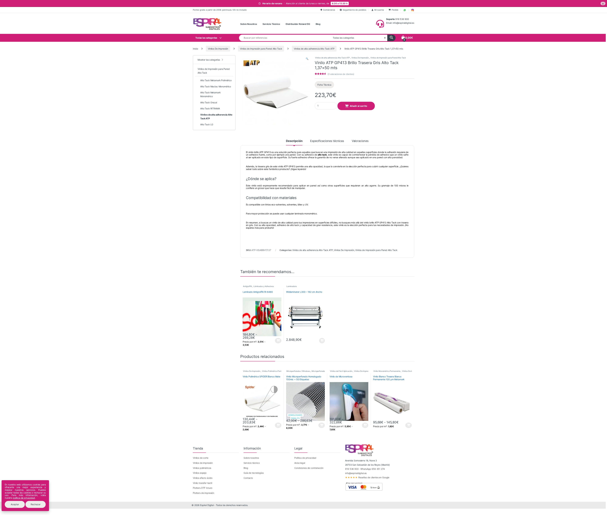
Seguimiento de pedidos (354, 10)
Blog (318, 24)
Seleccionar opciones (275, 340)
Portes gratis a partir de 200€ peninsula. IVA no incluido (220, 10)
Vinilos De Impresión (218, 48)
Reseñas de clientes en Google (367, 477)
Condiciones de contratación (308, 468)
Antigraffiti (247, 286)
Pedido (395, 10)
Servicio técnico (252, 463)
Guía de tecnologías (254, 472)
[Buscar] (391, 38)
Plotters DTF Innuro (202, 488)
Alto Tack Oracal (208, 102)
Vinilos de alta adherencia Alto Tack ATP (314, 48)
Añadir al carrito (358, 106)
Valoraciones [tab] (360, 141)
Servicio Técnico (271, 24)
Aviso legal (299, 463)
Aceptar (15, 504)
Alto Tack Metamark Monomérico (210, 94)
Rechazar (35, 504)
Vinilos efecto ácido (202, 478)
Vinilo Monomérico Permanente (386, 371)
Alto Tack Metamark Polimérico (216, 80)
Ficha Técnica (324, 84)
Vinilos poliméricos (202, 468)
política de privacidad (24, 497)
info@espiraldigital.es (356, 473)
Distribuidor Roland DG (298, 24)
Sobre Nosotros (248, 24)
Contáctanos (329, 10)
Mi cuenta (379, 10)
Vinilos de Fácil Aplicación (341, 371)
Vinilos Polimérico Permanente (275, 371)
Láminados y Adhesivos (263, 286)
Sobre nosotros (251, 457)
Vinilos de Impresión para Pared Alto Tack (261, 48)
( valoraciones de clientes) (341, 74)
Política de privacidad (305, 457)
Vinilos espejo (199, 472)
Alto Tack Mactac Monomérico (215, 86)
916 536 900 (352, 469)
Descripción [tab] (294, 141)
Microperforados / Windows (298, 371)
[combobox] (285, 38)
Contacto (248, 478)
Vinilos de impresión (203, 463)
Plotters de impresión (203, 493)
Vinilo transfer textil (202, 483)
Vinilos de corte (200, 457)
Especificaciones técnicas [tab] (327, 141)
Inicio (195, 48)
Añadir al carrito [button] (321, 340)
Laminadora (291, 286)
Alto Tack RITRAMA (210, 108)
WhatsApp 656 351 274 (372, 469)
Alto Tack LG (206, 124)
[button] (307, 59)
